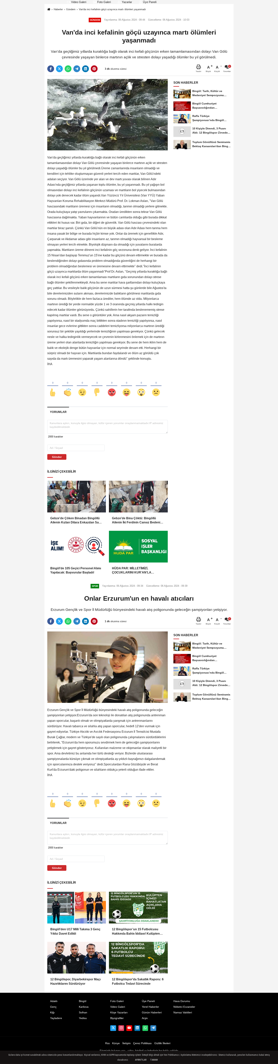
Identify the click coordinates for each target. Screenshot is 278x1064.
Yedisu (83, 1018)
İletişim (126, 1043)
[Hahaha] (126, 386)
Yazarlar (126, 2)
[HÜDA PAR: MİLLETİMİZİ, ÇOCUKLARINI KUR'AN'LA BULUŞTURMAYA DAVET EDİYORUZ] (138, 547)
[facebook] (50, 68)
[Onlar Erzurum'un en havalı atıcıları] (107, 667)
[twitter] (59, 68)
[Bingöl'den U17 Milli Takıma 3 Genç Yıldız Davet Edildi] (76, 907)
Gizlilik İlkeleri (162, 1043)
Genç (53, 1006)
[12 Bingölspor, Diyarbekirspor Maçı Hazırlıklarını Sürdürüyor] (76, 958)
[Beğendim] (52, 386)
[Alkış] (67, 386)
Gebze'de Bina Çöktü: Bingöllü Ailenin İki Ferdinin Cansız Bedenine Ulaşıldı (138, 521)
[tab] (58, 412)
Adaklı (53, 1001)
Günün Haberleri (152, 1012)
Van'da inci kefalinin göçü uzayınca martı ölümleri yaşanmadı (112, 9)
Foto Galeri (103, 2)
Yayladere (56, 1018)
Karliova (84, 1006)
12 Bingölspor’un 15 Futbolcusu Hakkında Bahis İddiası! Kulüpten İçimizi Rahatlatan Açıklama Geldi (136, 932)
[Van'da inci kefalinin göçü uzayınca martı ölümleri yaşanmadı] (107, 114)
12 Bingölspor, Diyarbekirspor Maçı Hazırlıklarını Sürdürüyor (75, 981)
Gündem (70, 9)
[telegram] (76, 68)
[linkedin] (85, 68)
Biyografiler (117, 1018)
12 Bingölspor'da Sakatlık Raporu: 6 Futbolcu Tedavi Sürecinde (138, 981)
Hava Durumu (181, 1001)
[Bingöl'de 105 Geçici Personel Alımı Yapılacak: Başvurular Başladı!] (76, 547)
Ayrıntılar (140, 1060)
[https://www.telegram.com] (153, 1028)
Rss (107, 1043)
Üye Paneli (149, 2)
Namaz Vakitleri (182, 1012)
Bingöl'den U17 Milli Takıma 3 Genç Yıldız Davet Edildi (75, 931)
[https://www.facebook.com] (129, 1028)
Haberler (58, 9)
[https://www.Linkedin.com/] (137, 1028)
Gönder (57, 456)
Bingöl (82, 1001)
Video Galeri (78, 2)
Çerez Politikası (142, 1043)
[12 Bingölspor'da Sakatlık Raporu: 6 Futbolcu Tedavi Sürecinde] (138, 958)
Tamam (154, 1060)
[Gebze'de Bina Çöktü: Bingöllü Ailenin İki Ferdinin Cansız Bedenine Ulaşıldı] (138, 496)
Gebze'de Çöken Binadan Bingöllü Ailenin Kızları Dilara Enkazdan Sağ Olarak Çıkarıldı (75, 521)
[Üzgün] (156, 386)
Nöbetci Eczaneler (184, 1006)
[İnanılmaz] (141, 386)
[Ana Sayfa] (48, 9)
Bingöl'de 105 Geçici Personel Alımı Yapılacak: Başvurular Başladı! (75, 570)
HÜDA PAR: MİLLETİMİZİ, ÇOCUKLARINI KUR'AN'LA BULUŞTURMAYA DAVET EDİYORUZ (131, 571)
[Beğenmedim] (97, 386)
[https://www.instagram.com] (121, 1028)
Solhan (83, 1012)
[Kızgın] (111, 386)
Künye (116, 1043)
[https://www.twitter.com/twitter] (113, 1028)
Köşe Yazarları (119, 1012)
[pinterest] (94, 68)
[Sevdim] (82, 386)
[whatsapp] (68, 68)
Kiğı (52, 1012)
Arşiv (145, 1018)
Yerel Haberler (150, 1006)
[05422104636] (145, 1028)
